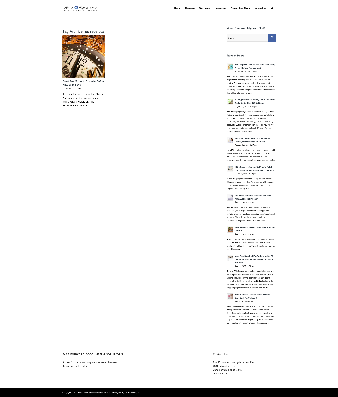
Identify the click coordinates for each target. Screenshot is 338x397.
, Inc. (133, 392)
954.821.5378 (220, 373)
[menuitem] (177, 8)
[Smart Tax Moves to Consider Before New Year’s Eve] (83, 56)
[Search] (272, 8)
